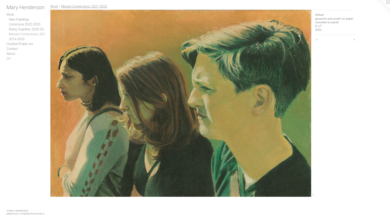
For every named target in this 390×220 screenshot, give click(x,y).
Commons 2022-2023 (24, 24)
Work (10, 14)
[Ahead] (180, 103)
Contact (12, 49)
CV (8, 58)
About (10, 54)
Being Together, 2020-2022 (28, 29)
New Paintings (19, 19)
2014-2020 (17, 39)
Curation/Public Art (19, 44)
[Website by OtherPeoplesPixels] (382, 8)
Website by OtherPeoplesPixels (25, 214)
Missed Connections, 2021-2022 (28, 34)
